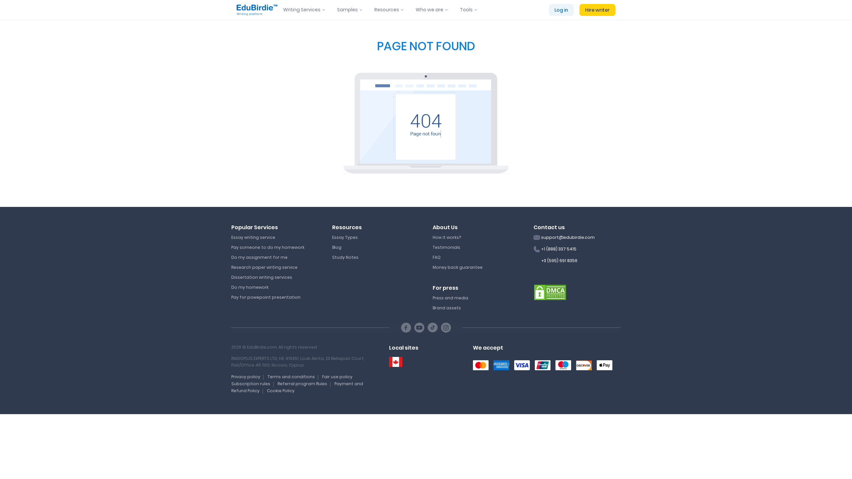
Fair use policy (337, 377)
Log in (561, 10)
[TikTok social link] (433, 328)
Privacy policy (245, 377)
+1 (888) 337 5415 (558, 249)
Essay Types (345, 237)
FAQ (437, 257)
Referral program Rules (302, 384)
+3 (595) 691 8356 (559, 260)
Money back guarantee (458, 267)
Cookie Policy (281, 391)
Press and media (450, 298)
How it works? (447, 237)
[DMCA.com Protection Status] (550, 292)
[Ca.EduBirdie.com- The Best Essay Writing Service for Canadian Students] (395, 362)
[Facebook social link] (406, 328)
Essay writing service (253, 237)
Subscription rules (250, 384)
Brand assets (447, 308)
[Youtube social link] (419, 328)
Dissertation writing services (261, 277)
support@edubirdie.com (568, 237)
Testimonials (446, 247)
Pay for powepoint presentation (266, 297)
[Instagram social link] (446, 328)
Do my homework (250, 287)
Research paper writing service (264, 267)
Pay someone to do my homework (268, 247)
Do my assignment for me (259, 257)
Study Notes (345, 257)
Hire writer (597, 10)
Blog (336, 247)
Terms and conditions (291, 377)
